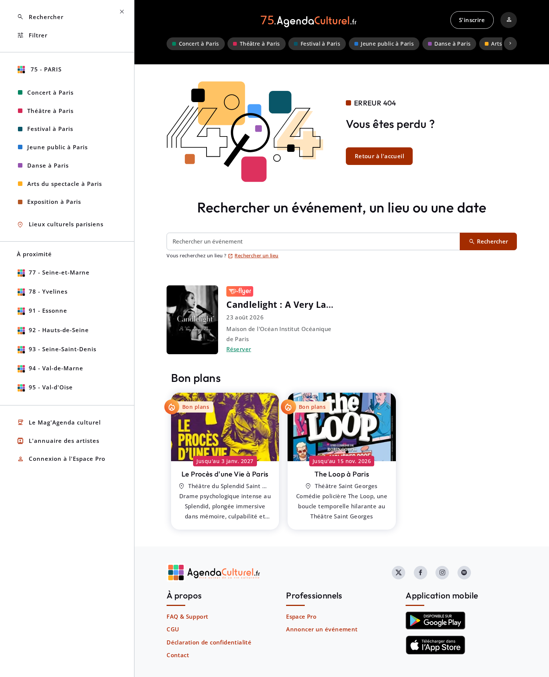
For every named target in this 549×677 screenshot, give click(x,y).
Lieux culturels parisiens (60, 224)
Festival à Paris (320, 43)
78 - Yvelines (48, 291)
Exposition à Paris (54, 201)
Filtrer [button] (32, 35)
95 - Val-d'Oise (51, 387)
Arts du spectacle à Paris (64, 183)
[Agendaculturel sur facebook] (420, 572)
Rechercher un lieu (253, 255)
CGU (173, 629)
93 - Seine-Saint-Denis (62, 349)
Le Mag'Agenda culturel (59, 422)
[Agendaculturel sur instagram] (442, 572)
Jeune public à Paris (387, 43)
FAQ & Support (187, 616)
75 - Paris (45, 69)
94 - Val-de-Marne (56, 368)
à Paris (225, 473)
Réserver (238, 349)
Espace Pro (301, 616)
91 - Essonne (48, 310)
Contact (178, 655)
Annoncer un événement (321, 629)
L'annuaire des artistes (58, 440)
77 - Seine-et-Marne (59, 272)
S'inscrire (472, 20)
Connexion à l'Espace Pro (61, 459)
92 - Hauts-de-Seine (59, 330)
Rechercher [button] (40, 17)
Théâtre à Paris (260, 43)
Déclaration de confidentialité (209, 642)
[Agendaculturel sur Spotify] (464, 572)
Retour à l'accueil (379, 156)
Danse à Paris (452, 43)
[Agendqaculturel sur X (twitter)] (398, 572)
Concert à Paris (199, 43)
